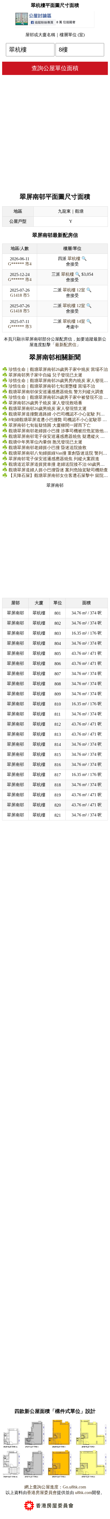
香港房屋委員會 (42, 1492)
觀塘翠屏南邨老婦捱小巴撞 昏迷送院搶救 (48, 447)
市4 (28, 264)
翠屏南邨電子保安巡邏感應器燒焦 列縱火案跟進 (54, 458)
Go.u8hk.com (74, 1487)
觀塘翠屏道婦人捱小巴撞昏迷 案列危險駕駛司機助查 (58, 470)
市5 (26, 295)
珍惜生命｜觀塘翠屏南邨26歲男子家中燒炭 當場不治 (58, 369)
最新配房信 (65, 344)
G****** (16, 264)
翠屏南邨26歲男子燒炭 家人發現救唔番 (45, 403)
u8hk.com (83, 1492)
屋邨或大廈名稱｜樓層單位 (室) (55, 34)
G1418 (16, 295)
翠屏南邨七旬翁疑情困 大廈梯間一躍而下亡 (50, 425)
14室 (81, 321)
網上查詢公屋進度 (41, 1487)
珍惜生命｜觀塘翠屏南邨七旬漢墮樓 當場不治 (52, 386)
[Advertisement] (55, 132)
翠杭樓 (74, 258)
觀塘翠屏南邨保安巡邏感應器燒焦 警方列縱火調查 (56, 391)
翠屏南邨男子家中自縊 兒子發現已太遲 (45, 375)
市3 (28, 326)
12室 (81, 290)
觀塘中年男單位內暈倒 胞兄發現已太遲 (45, 442)
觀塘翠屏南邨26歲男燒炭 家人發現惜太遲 (48, 408)
